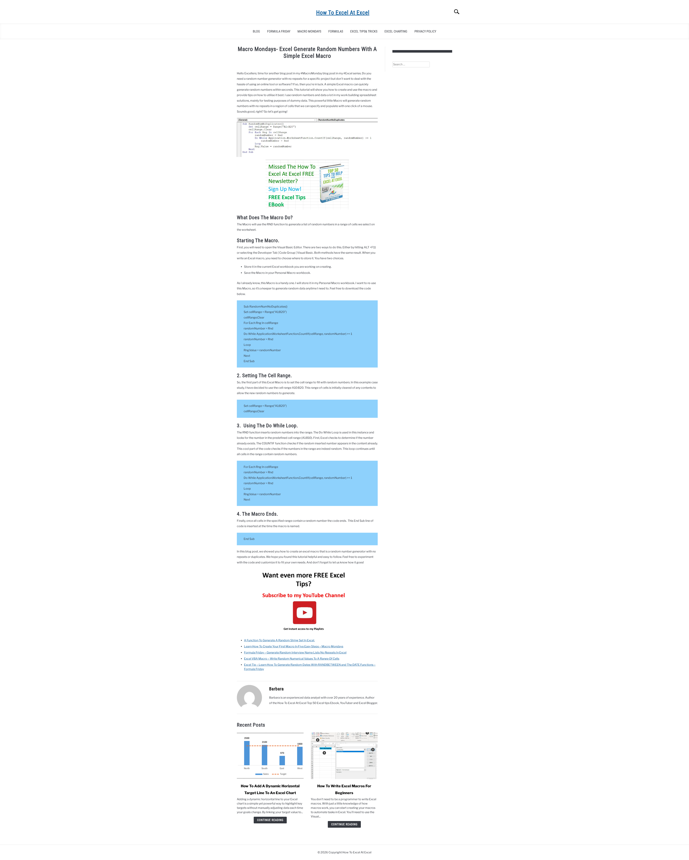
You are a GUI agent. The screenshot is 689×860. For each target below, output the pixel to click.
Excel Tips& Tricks (363, 31)
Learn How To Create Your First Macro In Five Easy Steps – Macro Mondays (293, 646)
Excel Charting (396, 31)
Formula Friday (278, 31)
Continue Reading (270, 820)
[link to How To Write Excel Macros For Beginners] (344, 755)
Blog (256, 31)
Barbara (276, 688)
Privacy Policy (425, 31)
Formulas (335, 31)
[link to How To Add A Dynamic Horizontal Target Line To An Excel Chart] (270, 755)
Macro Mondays (309, 31)
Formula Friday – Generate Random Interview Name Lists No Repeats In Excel (295, 652)
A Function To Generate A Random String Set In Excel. (279, 640)
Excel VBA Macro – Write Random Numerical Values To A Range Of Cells (291, 658)
